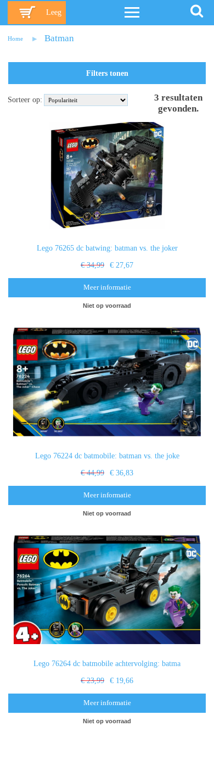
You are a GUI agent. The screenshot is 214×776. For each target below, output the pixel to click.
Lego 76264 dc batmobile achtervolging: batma (107, 663)
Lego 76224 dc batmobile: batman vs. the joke (107, 456)
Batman (59, 38)
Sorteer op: (25, 100)
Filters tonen (107, 73)
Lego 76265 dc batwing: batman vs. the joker (107, 248)
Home (15, 38)
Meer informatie (107, 287)
